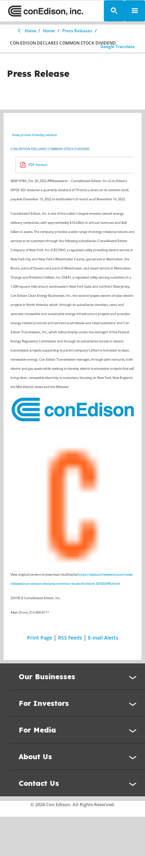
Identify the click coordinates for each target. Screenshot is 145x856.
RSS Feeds (70, 637)
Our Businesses (47, 676)
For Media (37, 729)
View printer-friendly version (34, 135)
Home (31, 31)
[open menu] (135, 10)
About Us (35, 756)
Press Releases (77, 31)
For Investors (44, 703)
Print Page (39, 637)
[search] (114, 10)
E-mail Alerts (103, 637)
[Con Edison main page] (45, 11)
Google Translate (117, 46)
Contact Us (39, 783)
